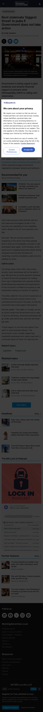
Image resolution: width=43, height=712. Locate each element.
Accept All (28, 150)
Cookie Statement (28, 143)
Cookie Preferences (12, 151)
